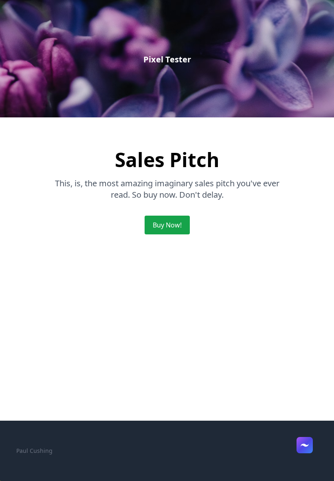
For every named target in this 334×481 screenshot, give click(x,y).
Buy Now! (167, 225)
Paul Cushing (34, 451)
